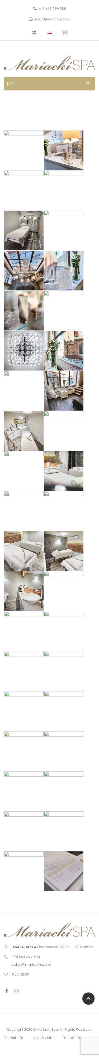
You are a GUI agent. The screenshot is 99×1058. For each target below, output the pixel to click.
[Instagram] (16, 991)
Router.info (72, 1037)
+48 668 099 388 (52, 8)
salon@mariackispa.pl (52, 19)
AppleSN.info (43, 1037)
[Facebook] (6, 991)
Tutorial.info (13, 1037)
